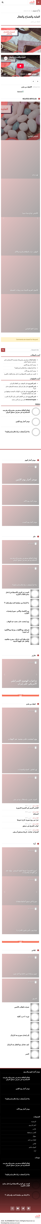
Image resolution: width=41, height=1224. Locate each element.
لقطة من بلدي (26, 87)
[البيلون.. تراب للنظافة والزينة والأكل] (20, 236)
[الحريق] (20, 990)
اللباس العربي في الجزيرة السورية (27, 808)
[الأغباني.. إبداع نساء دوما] (20, 198)
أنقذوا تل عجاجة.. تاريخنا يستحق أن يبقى (26, 832)
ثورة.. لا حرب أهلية (23, 1016)
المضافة (36, 814)
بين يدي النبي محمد (17, 399)
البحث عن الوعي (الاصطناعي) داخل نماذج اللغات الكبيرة (20, 374)
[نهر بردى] (20, 159)
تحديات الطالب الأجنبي (21, 1007)
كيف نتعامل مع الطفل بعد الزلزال (18, 1045)
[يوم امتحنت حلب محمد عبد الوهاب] (35, 622)
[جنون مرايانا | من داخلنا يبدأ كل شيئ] (20, 966)
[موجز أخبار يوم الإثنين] (36, 422)
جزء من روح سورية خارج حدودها (28, 820)
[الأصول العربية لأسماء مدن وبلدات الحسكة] (20, 275)
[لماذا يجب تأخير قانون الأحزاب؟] (20, 919)
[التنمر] (35, 1054)
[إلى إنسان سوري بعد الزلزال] (35, 1035)
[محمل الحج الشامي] (20, 313)
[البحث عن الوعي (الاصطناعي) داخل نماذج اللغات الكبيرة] (35, 594)
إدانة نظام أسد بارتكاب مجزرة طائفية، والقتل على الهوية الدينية (16, 640)
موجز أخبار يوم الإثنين (30, 365)
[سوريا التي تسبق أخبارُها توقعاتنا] (20, 890)
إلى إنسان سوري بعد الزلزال (19, 1035)
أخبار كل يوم (32, 1125)
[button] (37, 217)
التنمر (27, 1054)
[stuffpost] (20, 695)
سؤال (34, 1136)
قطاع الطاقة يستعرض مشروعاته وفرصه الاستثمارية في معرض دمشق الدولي (16, 411)
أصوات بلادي (32, 1147)
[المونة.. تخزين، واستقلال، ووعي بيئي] (20, 788)
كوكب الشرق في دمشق (31, 826)
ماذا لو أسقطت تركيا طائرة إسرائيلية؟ (25, 368)
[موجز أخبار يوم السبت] (20, 516)
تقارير (34, 1129)
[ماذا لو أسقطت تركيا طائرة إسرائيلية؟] (36, 432)
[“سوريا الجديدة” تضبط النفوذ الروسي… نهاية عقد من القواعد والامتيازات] (20, 861)
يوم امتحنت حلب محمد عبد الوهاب (18, 621)
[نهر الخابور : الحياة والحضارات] (20, 758)
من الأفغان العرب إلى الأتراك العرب (15, 396)
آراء (35, 1151)
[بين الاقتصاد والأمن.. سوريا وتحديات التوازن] (35, 612)
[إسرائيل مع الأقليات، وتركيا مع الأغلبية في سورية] (35, 631)
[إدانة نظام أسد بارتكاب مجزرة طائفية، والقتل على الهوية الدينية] (35, 640)
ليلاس (34, 1143)
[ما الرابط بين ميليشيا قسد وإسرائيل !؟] (35, 603)
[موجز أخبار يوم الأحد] (20, 495)
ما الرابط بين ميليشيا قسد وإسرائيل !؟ (16, 603)
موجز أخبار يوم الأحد (30, 371)
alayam (35, 11)
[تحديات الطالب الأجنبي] (35, 1007)
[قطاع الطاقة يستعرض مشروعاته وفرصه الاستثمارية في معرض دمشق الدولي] (36, 412)
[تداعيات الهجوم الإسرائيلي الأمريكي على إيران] (20, 673)
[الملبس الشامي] (20, 121)
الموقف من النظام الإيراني (17, 383)
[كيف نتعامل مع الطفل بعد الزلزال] (35, 1045)
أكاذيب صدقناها (31, 1132)
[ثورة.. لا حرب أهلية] (35, 1017)
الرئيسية (33, 1121)
